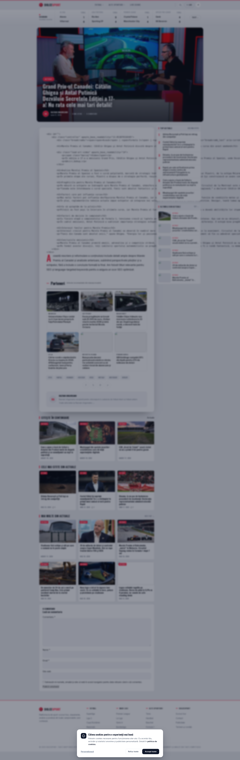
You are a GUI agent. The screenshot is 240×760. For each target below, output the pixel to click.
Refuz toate (133, 751)
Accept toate (151, 751)
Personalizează (87, 751)
